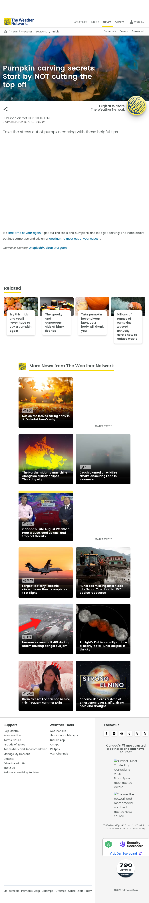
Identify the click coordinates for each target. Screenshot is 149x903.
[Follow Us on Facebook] (106, 733)
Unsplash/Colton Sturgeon (48, 248)
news (14, 31)
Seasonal (42, 31)
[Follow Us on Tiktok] (130, 733)
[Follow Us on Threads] (137, 733)
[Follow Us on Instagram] (114, 733)
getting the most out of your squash (74, 239)
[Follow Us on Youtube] (122, 733)
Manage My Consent (17, 754)
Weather (26, 31)
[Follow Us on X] (145, 733)
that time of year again (24, 233)
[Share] (5, 109)
